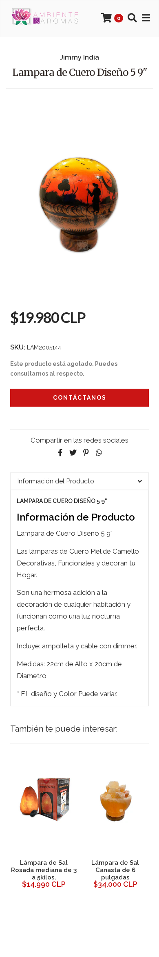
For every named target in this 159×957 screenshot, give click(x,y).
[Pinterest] (86, 452)
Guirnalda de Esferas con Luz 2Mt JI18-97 (72, 872)
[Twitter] (73, 452)
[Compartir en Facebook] (59, 452)
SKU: (17, 347)
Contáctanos (79, 397)
